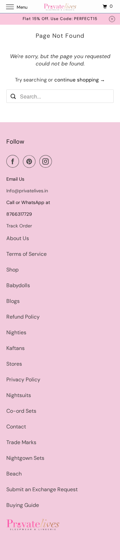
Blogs (13, 301)
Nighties (16, 332)
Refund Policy (23, 316)
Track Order (19, 226)
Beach (14, 473)
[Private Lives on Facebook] (14, 161)
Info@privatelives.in (27, 191)
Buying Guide (22, 505)
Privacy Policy (23, 379)
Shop (12, 269)
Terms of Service (26, 253)
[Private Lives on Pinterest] (30, 161)
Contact (16, 426)
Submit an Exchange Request (42, 489)
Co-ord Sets (21, 410)
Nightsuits (18, 395)
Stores (14, 363)
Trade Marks (21, 442)
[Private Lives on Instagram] (47, 161)
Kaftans (15, 348)
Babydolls (18, 285)
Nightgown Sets (25, 457)
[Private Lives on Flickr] (57, 161)
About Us (17, 238)
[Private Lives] (60, 6)
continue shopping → (79, 79)
